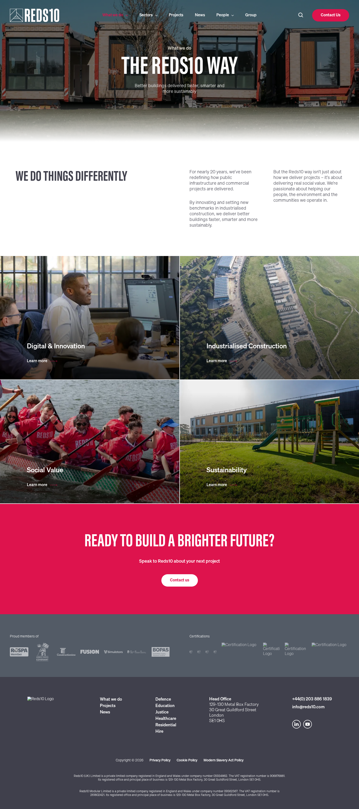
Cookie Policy (187, 760)
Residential (165, 725)
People (222, 15)
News (200, 15)
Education (165, 706)
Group (251, 15)
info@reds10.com (308, 707)
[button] (330, 15)
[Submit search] (300, 15)
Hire (159, 732)
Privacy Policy (160, 760)
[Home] (47, 15)
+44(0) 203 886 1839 (312, 699)
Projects (176, 15)
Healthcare (165, 719)
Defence (163, 699)
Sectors (146, 15)
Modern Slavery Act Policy (224, 760)
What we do (112, 15)
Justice (162, 712)
